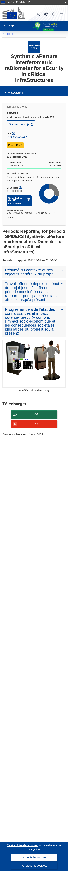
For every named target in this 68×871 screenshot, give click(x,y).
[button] (46, 14)
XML (36, 414)
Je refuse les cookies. (34, 865)
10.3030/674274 (15, 137)
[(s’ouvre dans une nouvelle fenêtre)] (13, 13)
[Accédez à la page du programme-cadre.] (34, 46)
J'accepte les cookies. (34, 857)
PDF (36, 424)
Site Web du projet (19, 125)
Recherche (54, 14)
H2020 (11, 34)
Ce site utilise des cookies (22, 845)
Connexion (38, 14)
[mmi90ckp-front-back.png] (34, 364)
